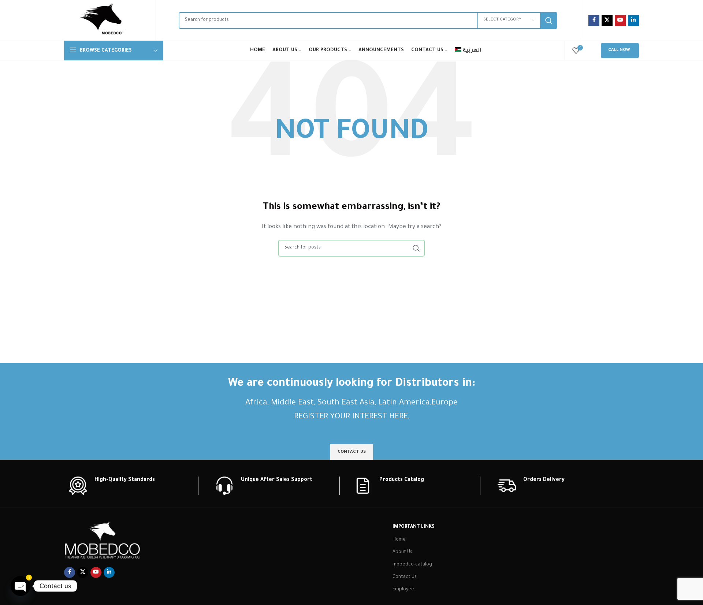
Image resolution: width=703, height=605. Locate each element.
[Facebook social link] (593, 20)
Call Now (619, 50)
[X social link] (607, 20)
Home (399, 539)
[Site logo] (101, 21)
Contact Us (405, 577)
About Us (402, 552)
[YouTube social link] (620, 20)
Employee (403, 589)
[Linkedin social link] (633, 20)
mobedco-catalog (412, 564)
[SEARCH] (548, 20)
